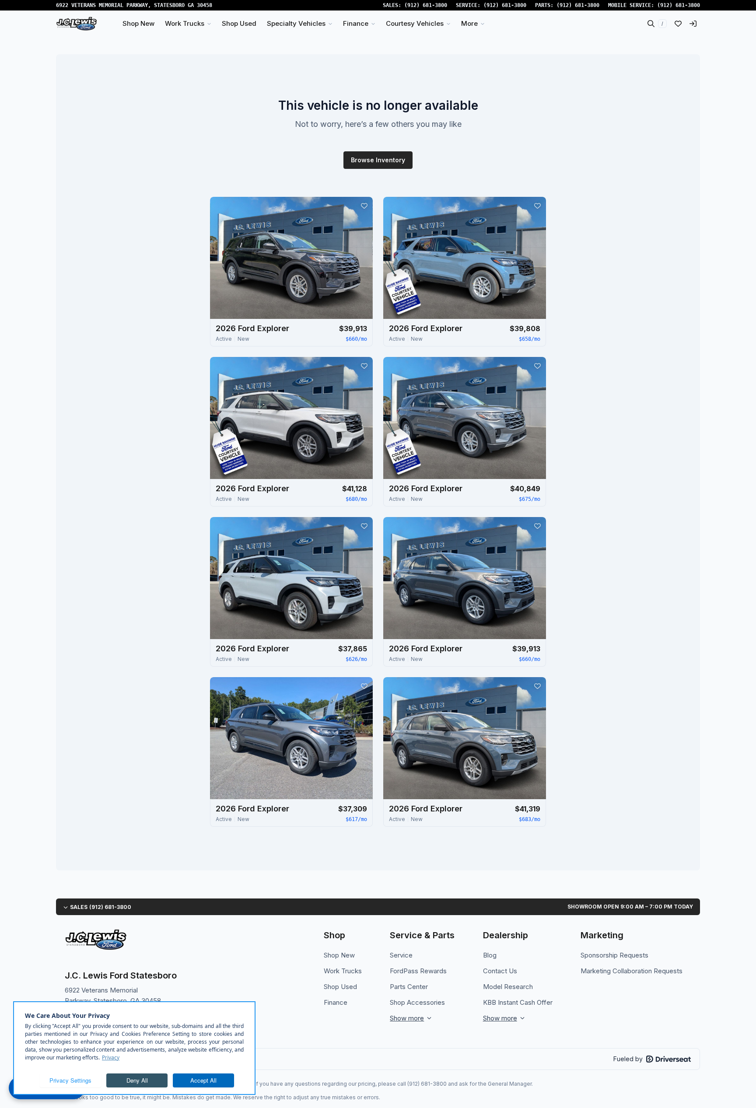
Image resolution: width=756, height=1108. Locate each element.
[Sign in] (693, 24)
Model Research (508, 986)
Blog (490, 955)
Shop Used (340, 986)
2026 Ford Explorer (252, 328)
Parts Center (409, 986)
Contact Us (500, 971)
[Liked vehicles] (678, 24)
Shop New (339, 955)
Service (401, 955)
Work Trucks (343, 971)
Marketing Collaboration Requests (631, 971)
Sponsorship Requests (614, 955)
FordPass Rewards (418, 971)
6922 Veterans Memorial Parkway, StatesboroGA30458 (134, 5)
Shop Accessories (417, 1002)
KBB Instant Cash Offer (518, 1002)
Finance (335, 1002)
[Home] (76, 24)
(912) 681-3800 (425, 5)
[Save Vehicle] (364, 205)
